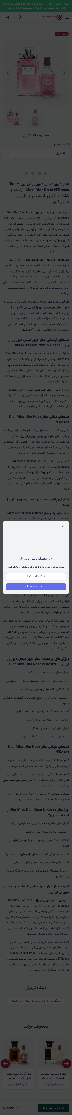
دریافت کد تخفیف (36, 586)
